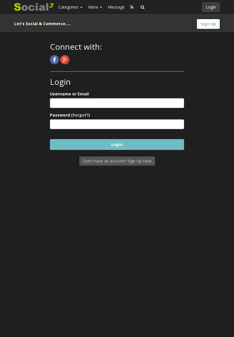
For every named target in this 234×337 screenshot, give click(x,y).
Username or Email (69, 94)
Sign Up (208, 24)
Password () (70, 115)
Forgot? (80, 115)
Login (211, 7)
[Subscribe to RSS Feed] (132, 7)
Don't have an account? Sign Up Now (117, 161)
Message (116, 7)
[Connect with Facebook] (55, 59)
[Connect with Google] (64, 59)
